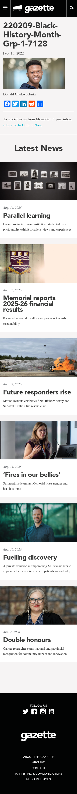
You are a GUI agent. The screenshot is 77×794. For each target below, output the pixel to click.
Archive (38, 762)
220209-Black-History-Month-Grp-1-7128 (32, 34)
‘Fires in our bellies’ (31, 475)
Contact (38, 768)
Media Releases (38, 779)
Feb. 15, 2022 (13, 53)
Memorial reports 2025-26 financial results (29, 303)
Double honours (27, 640)
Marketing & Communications (38, 773)
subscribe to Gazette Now (22, 124)
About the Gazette (38, 756)
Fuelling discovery (30, 557)
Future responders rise (37, 392)
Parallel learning (26, 215)
